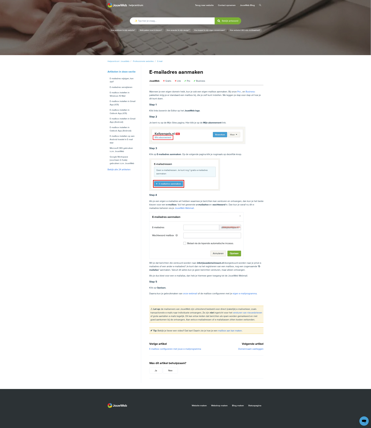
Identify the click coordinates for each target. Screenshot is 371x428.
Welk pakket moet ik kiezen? (151, 30)
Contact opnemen (227, 5)
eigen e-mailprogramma (245, 293)
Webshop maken (219, 405)
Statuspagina (254, 405)
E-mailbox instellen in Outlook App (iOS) (119, 112)
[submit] (228, 20)
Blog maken (238, 405)
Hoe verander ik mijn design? (178, 30)
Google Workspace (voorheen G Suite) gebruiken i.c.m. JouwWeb (122, 160)
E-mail (159, 61)
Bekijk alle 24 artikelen (119, 169)
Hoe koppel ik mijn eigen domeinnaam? (209, 30)
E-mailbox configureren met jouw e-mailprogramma (175, 349)
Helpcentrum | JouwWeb (118, 61)
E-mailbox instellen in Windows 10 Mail (119, 94)
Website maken (199, 405)
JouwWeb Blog (247, 5)
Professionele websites (143, 61)
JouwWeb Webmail (184, 208)
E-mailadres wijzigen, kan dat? (121, 80)
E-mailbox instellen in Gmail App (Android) (122, 120)
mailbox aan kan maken (230, 330)
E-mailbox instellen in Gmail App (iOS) (122, 103)
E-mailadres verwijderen (121, 87)
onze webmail (190, 293)
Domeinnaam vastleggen (250, 349)
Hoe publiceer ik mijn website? (123, 30)
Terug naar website (204, 5)
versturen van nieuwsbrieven (247, 312)
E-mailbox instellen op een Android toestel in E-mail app (122, 139)
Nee (170, 370)
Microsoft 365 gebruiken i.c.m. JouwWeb (121, 150)
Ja (156, 370)
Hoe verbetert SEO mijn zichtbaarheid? (245, 30)
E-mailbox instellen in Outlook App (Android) (120, 129)
